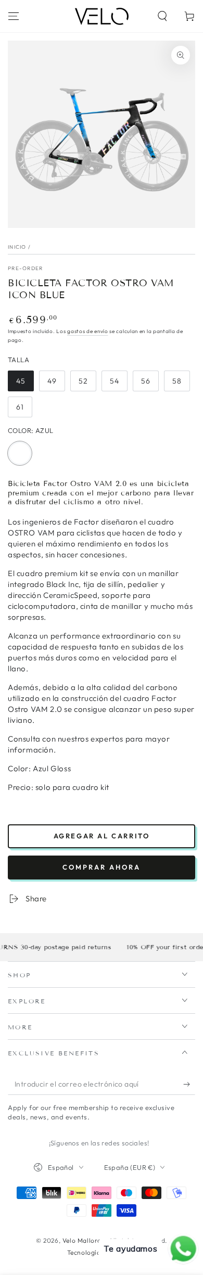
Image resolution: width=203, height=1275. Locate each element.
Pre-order (25, 268)
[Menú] (13, 16)
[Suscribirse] (189, 1084)
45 (25, 383)
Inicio (17, 247)
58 (181, 383)
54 (118, 383)
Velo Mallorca (83, 1240)
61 (24, 409)
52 (87, 383)
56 (150, 383)
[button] (162, 16)
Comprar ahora (101, 867)
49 (56, 383)
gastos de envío (87, 331)
